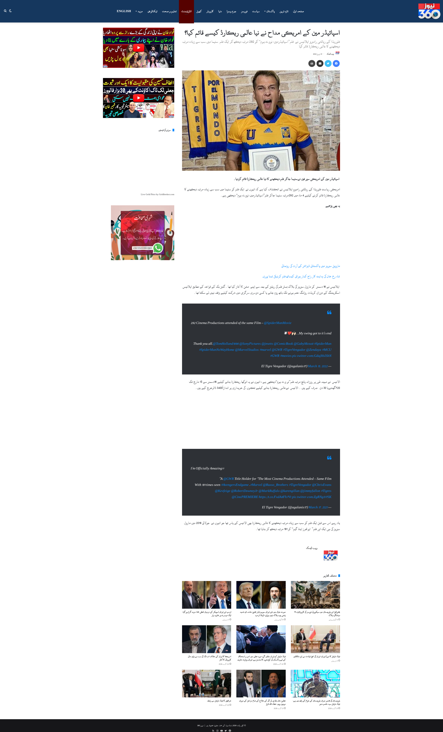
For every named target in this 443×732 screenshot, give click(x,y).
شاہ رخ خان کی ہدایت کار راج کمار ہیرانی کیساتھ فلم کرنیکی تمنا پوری (301, 276)
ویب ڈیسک (330, 54)
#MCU (326, 346)
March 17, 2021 (318, 502)
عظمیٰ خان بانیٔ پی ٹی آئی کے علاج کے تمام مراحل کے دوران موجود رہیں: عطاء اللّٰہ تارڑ (262, 697)
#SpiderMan (322, 340)
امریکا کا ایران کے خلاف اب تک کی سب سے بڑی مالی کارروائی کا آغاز (209, 653)
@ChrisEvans (321, 480)
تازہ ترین (284, 11)
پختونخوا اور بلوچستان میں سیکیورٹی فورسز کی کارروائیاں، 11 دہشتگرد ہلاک (317, 608)
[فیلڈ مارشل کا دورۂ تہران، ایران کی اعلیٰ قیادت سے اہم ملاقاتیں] (315, 634)
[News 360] (429, 11)
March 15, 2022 (318, 363)
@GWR (277, 346)
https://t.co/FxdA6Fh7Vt (275, 492)
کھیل (199, 11)
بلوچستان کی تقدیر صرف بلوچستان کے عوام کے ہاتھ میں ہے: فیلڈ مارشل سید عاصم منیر (316, 697)
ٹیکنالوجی (152, 11)
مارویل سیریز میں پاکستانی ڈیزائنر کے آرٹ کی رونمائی (310, 266)
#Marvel (256, 480)
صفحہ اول (298, 11)
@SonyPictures (250, 340)
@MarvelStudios (247, 346)
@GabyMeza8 (303, 340)
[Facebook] (336, 63)
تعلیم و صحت (169, 11)
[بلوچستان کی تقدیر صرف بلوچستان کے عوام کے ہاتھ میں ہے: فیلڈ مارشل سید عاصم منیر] (315, 678)
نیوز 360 (200, 720)
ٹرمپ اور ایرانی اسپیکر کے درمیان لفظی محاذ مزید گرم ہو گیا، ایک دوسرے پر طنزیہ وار (207, 608)
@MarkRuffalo (269, 486)
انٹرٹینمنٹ (186, 11)
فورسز (244, 11)
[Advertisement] (261, 237)
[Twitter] (328, 63)
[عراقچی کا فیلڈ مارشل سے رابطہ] (206, 678)
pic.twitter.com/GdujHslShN (311, 352)
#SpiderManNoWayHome (216, 346)
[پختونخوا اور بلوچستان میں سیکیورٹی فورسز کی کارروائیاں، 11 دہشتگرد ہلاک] (315, 589)
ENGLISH (124, 11)
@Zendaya (313, 346)
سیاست (256, 11)
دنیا (220, 11)
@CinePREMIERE (245, 492)
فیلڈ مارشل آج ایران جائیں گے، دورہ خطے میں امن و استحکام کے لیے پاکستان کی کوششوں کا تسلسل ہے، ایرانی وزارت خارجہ (261, 653)
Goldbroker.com (166, 194)
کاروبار (210, 11)
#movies (286, 352)
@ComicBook (283, 340)
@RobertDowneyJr (244, 486)
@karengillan (290, 486)
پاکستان (270, 11)
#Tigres (326, 486)
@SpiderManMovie (277, 319)
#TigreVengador (294, 346)
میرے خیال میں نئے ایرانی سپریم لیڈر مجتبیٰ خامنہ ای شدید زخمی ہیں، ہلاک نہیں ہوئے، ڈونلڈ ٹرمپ (263, 608)
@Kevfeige (222, 486)
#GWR (274, 352)
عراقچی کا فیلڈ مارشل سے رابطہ (219, 695)
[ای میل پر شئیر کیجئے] (320, 63)
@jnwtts (267, 340)
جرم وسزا (231, 11)
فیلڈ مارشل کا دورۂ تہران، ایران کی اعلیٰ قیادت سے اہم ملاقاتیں (316, 651)
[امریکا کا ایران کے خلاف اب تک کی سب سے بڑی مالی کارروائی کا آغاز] (206, 634)
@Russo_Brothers (275, 480)
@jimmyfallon (310, 486)
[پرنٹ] (311, 63)
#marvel (265, 346)
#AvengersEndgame (235, 480)
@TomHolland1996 (226, 340)
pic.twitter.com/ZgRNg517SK (311, 492)
